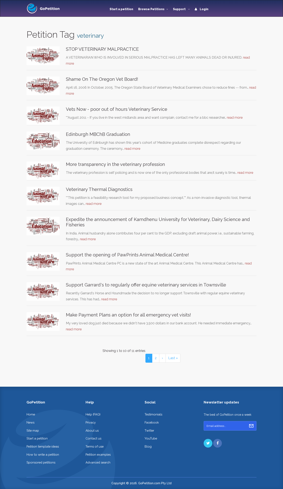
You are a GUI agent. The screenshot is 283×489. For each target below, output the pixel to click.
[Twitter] (208, 443)
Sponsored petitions (41, 462)
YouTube (151, 438)
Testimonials (153, 414)
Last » (173, 358)
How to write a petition (43, 454)
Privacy (91, 422)
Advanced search (98, 462)
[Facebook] (217, 443)
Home (31, 414)
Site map (33, 430)
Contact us (93, 438)
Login (203, 9)
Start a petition (121, 9)
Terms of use (95, 446)
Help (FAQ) (93, 414)
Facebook (152, 422)
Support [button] (179, 9)
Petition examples (98, 454)
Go (251, 425)
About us (92, 430)
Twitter (149, 430)
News (30, 422)
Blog (148, 446)
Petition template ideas (43, 446)
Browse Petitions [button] (151, 9)
